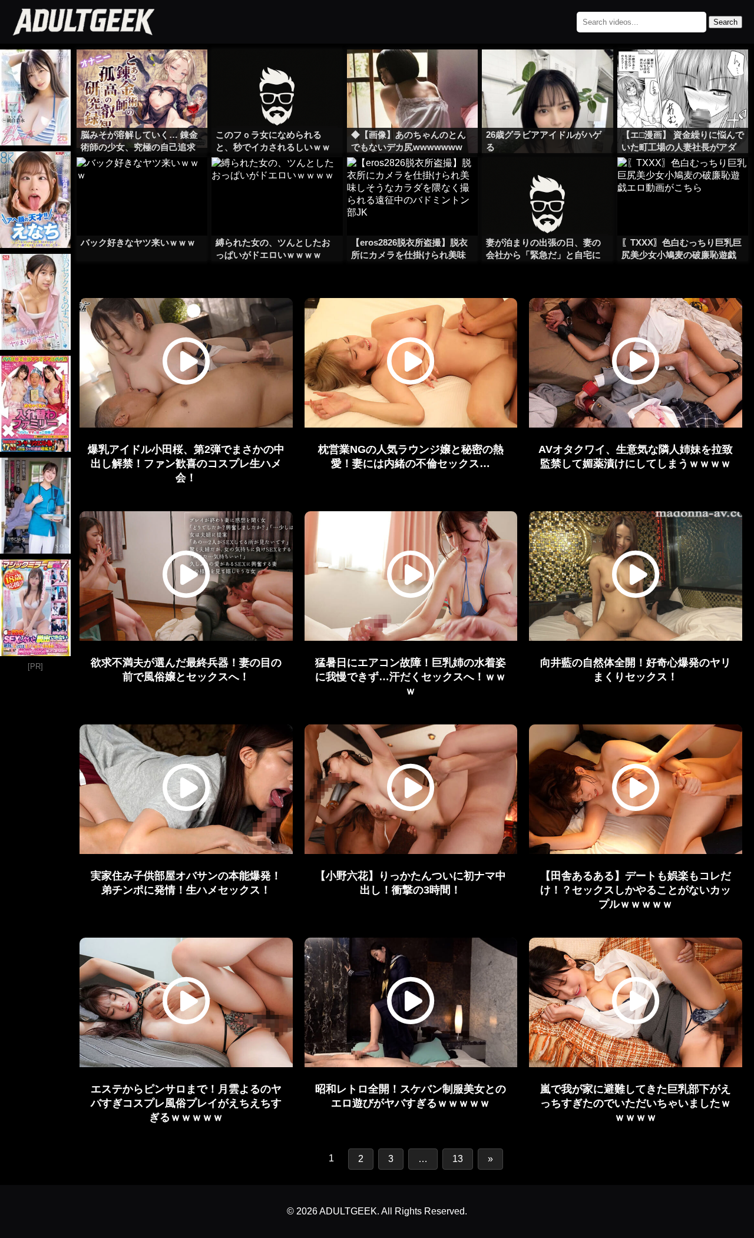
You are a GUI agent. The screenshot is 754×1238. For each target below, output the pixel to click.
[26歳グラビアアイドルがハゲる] (547, 73)
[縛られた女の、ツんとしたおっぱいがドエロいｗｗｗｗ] (276, 180)
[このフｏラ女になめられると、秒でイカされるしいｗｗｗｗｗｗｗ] (276, 73)
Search (725, 22)
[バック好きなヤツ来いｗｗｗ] (142, 180)
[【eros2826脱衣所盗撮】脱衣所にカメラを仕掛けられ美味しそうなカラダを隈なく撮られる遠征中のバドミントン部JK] (412, 180)
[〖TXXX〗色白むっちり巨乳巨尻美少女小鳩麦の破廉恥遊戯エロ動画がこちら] (682, 180)
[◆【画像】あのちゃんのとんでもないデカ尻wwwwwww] (412, 73)
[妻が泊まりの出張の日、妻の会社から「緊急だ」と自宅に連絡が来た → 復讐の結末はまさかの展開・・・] (547, 180)
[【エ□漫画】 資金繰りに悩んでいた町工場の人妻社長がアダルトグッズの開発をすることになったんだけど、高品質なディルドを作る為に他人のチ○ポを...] (682, 73)
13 (457, 1159)
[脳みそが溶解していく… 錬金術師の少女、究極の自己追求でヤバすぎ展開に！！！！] (142, 73)
